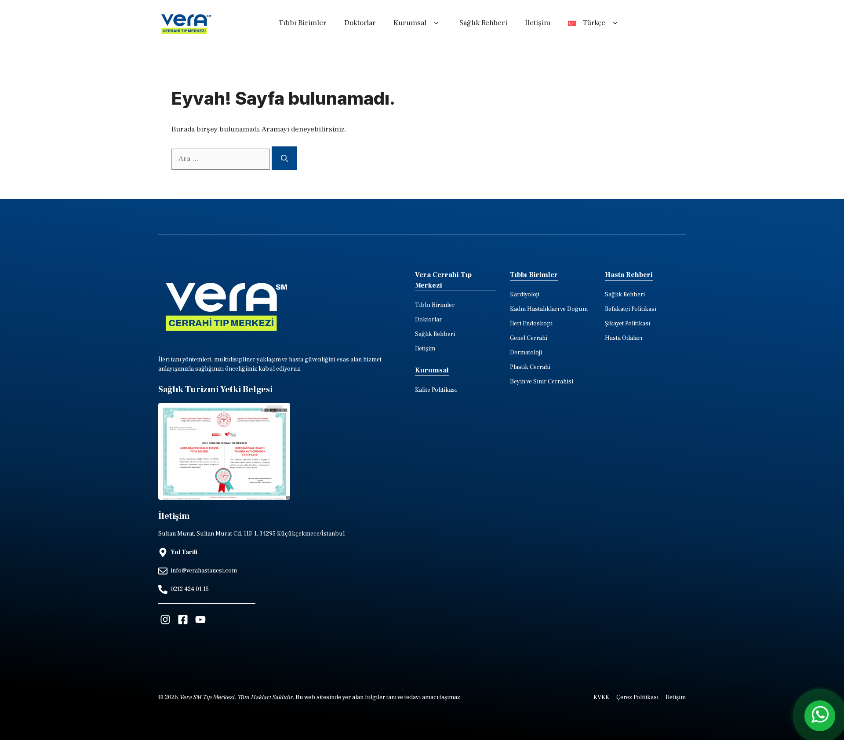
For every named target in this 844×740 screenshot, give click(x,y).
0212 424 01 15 (190, 589)
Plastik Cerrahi (530, 367)
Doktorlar (360, 23)
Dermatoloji (526, 353)
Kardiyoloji (524, 295)
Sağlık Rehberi (483, 23)
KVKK (601, 697)
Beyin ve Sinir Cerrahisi (541, 382)
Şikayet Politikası (627, 324)
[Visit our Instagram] (165, 619)
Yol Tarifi (184, 552)
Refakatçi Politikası (630, 309)
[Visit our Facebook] (183, 619)
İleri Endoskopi (531, 324)
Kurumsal (409, 23)
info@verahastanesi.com (204, 571)
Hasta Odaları (623, 338)
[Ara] (284, 158)
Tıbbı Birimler (302, 23)
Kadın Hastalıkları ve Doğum (549, 309)
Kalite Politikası (436, 390)
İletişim (537, 23)
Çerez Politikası (637, 697)
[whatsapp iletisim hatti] (819, 715)
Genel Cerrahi (528, 338)
